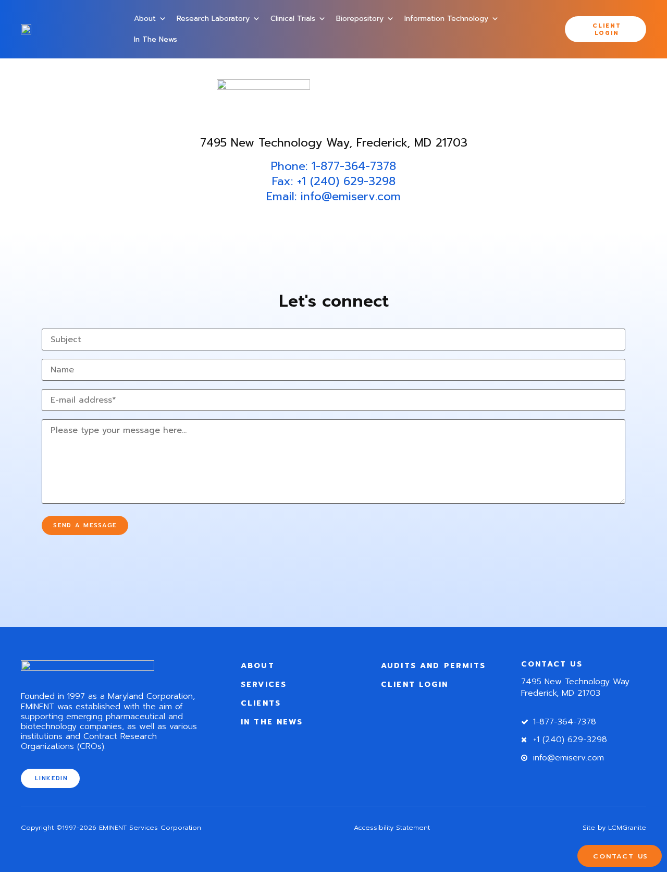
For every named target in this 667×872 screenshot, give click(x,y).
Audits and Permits (433, 665)
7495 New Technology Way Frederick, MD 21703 (575, 687)
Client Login (414, 684)
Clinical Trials (292, 18)
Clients (261, 703)
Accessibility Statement (392, 827)
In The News (155, 39)
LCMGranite (627, 827)
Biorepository (360, 18)
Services (264, 684)
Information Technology (446, 18)
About (145, 18)
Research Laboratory (213, 18)
